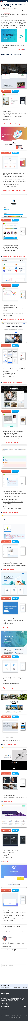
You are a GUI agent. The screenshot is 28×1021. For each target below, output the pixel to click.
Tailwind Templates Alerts (10, 442)
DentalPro (6, 628)
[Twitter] (5, 1004)
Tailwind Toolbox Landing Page (12, 124)
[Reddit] (15, 950)
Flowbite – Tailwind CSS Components (13, 319)
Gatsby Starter (7, 801)
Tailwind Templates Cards (10, 512)
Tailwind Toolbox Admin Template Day (14, 256)
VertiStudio (17, 1017)
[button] (25, 1006)
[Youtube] (7, 1004)
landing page (14, 620)
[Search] (26, 1)
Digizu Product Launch (9, 744)
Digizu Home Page (8, 688)
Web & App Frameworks (6, 10)
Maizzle (5, 861)
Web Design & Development (19, 10)
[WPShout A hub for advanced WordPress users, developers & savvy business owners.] (4, 1)
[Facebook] (10, 950)
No (19, 926)
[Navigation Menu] (24, 1)
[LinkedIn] (13, 950)
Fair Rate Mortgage (8, 569)
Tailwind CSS (7, 13)
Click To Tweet (20, 49)
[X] (7, 950)
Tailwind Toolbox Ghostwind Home (13, 382)
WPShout (14, 1016)
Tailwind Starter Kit (8, 61)
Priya (5, 8)
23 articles (10, 939)
